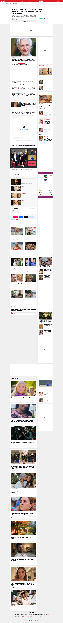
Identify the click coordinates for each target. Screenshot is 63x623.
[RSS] (38, 620)
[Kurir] (16, 616)
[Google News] (35, 620)
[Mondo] (19, 616)
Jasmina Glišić (14, 18)
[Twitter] (27, 620)
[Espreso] (23, 616)
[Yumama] (42, 616)
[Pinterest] (29, 620)
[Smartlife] (34, 616)
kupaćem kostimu (21, 63)
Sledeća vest (31, 208)
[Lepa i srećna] (3, 1)
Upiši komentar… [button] (16, 313)
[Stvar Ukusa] (46, 616)
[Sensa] (38, 616)
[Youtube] (33, 620)
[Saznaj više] (51, 65)
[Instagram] (31, 620)
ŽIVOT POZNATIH (18, 172)
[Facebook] (25, 620)
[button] (35, 19)
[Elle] (26, 616)
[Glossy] (31, 616)
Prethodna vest (16, 208)
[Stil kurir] (28, 616)
